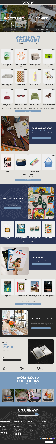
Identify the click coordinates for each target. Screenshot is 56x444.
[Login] (49, 3)
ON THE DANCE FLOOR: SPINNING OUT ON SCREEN (48, 296)
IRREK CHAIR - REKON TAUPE (35, 64)
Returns (44, 425)
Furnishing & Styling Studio (32, 425)
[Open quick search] (47, 3)
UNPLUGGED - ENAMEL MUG (48, 237)
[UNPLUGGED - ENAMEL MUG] (48, 229)
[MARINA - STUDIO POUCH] (7, 162)
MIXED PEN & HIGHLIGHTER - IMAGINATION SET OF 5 (21, 171)
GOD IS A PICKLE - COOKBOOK (7, 295)
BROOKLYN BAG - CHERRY (7, 104)
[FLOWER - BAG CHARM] (48, 162)
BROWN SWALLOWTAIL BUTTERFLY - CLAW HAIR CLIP (49, 105)
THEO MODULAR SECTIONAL (7, 84)
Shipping (44, 426)
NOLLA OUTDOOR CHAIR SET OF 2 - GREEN (35, 105)
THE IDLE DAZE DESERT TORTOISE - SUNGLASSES (21, 105)
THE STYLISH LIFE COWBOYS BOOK (21, 295)
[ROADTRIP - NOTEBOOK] (34, 229)
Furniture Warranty (45, 430)
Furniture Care (45, 429)
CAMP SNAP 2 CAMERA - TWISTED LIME (48, 65)
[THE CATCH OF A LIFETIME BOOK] (34, 287)
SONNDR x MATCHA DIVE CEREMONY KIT (48, 85)
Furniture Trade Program (46, 427)
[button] (23, 174)
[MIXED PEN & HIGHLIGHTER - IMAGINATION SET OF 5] (21, 162)
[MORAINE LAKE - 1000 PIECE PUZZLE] (7, 229)
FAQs (43, 424)
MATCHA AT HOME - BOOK (7, 64)
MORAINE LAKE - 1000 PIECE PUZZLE (7, 237)
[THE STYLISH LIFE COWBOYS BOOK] (21, 287)
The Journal (30, 424)
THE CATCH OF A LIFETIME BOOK (35, 295)
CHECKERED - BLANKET (21, 84)
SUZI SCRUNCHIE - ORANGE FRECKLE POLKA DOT (21, 65)
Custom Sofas (31, 426)
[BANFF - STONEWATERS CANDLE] (21, 229)
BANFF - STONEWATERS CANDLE (21, 237)
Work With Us (31, 427)
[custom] (1, 433)
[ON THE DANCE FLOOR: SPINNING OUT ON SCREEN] (48, 287)
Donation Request (31, 430)
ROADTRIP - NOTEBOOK (35, 237)
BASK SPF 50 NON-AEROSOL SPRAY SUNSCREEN (35, 85)
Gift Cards (30, 429)
